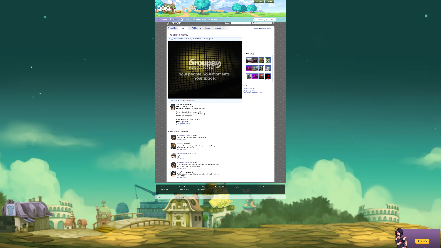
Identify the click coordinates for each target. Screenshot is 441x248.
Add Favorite (175, 100)
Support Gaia (164, 189)
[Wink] (261, 68)
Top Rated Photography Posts (252, 92)
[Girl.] (268, 60)
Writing (195, 28)
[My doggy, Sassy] (249, 60)
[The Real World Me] (263, 60)
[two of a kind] (249, 76)
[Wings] (263, 76)
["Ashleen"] (250, 68)
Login (269, 1)
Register (259, 1)
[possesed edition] (268, 76)
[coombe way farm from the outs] (256, 76)
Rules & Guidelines (220, 186)
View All (267, 80)
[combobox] (264, 19)
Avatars (218, 28)
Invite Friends (201, 189)
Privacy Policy (201, 186)
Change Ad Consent (184, 189)
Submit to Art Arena (249, 90)
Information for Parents (258, 186)
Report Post (180, 125)
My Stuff (256, 28)
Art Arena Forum (248, 87)
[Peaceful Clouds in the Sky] (269, 68)
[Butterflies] (256, 60)
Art (183, 28)
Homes (207, 28)
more (189, 28)
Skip (211, 39)
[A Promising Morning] (256, 68)
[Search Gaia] (255, 19)
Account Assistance (275, 186)
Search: (227, 23)
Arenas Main (172, 28)
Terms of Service (184, 186)
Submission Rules (249, 88)
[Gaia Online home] (164, 8)
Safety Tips (236, 186)
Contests (263, 28)
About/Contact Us (166, 186)
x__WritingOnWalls (177, 39)
